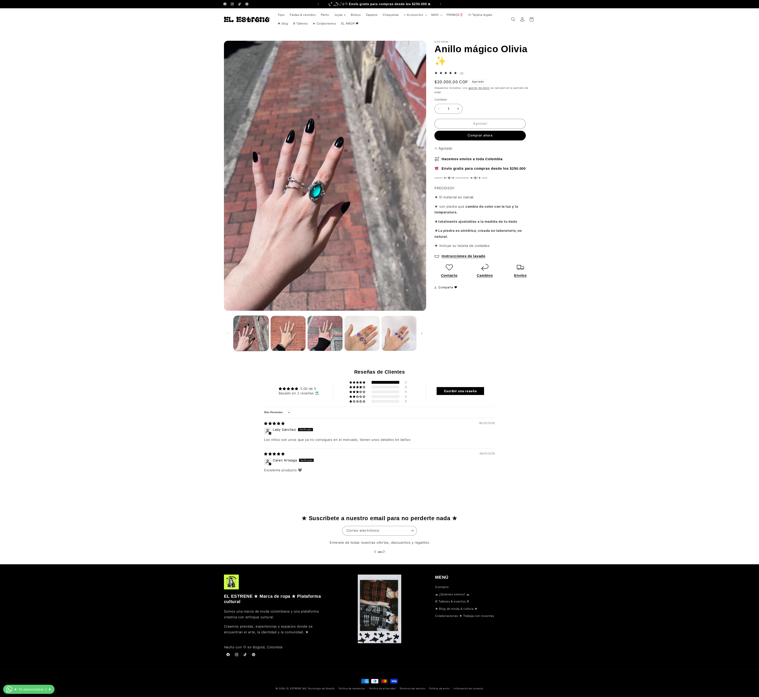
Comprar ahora (480, 135)
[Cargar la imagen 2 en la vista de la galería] (288, 333)
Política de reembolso (352, 688)
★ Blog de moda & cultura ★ (456, 609)
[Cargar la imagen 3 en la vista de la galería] (325, 333)
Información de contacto (468, 688)
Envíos (520, 275)
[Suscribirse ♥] (412, 531)
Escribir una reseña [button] (460, 391)
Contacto (449, 275)
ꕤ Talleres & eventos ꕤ (452, 601)
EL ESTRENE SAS (296, 688)
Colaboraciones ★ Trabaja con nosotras (464, 616)
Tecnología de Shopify (321, 688)
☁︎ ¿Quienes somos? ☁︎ (452, 594)
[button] (415, 15)
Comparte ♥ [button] (447, 287)
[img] (274, 423)
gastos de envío (479, 87)
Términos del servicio (412, 688)
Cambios (485, 275)
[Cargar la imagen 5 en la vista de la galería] (398, 333)
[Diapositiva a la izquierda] (228, 333)
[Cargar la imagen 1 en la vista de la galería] (251, 333)
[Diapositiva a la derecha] (421, 333)
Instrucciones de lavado (463, 256)
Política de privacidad (382, 688)
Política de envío (439, 688)
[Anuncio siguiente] (440, 4)
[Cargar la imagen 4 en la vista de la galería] (362, 333)
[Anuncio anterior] (318, 4)
